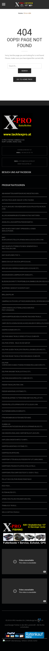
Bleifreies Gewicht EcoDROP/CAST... (16, 288)
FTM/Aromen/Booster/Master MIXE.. (17, 418)
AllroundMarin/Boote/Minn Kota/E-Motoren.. (21, 215)
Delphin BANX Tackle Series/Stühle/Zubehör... (21, 336)
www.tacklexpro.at (25, 164)
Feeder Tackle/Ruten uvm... (13, 385)
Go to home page (24, 79)
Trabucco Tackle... (9, 505)
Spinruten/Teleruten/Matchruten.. (16, 499)
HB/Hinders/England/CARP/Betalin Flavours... (21, 433)
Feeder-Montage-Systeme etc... (14, 391)
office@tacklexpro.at (27, 161)
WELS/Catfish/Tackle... (11, 512)
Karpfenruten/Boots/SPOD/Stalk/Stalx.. (19, 466)
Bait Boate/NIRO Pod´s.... (11, 255)
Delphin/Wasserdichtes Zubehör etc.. (17, 378)
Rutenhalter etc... (9, 492)
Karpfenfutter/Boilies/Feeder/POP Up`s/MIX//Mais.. (23, 459)
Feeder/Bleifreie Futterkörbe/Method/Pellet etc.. (22, 398)
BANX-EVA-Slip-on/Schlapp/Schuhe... (17, 262)
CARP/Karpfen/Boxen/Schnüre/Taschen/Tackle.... (22, 317)
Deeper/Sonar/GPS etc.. (11, 330)
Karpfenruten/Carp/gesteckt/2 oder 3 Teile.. (20, 473)
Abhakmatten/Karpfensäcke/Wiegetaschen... (21, 193)
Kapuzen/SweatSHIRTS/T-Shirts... (15, 440)
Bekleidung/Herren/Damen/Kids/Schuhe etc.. (20, 268)
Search (24, 71)
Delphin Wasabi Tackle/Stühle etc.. (16, 371)
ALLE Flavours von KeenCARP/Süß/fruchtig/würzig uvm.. (24, 208)
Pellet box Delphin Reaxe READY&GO (17, 479)
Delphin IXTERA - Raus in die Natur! (16, 343)
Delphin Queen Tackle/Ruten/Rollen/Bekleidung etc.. (24, 349)
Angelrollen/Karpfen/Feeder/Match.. (18, 222)
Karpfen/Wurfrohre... (11, 453)
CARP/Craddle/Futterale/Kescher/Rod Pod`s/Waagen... (18, 309)
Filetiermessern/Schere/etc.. (14, 411)
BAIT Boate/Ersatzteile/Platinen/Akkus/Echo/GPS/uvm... (23, 239)
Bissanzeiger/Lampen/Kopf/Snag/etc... (18, 275)
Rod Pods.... (6, 486)
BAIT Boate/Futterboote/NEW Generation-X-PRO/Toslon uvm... (20, 247)
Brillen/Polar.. (8, 295)
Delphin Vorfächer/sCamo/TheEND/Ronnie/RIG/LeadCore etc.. (24, 364)
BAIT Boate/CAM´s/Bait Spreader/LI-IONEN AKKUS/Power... (19, 230)
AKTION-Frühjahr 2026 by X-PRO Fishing (18, 200)
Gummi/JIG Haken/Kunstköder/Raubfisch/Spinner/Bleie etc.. (22, 425)
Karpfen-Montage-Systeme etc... (15, 446)
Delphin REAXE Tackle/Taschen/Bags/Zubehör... (21, 356)
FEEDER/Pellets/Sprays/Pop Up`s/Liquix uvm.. (20, 404)
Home (20, 13)
